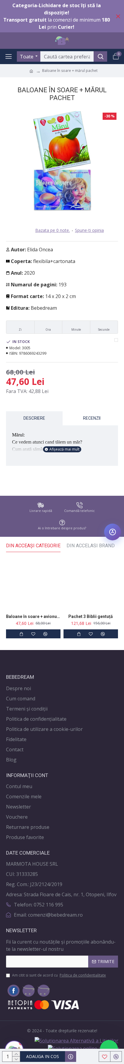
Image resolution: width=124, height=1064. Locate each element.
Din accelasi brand (91, 545)
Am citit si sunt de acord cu (59, 975)
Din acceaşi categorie (33, 545)
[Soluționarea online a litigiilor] (83, 1048)
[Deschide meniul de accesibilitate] (112, 532)
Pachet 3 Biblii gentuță (90, 616)
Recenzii (92, 418)
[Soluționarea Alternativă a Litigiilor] (76, 1041)
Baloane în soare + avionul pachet (33, 616)
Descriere (34, 418)
